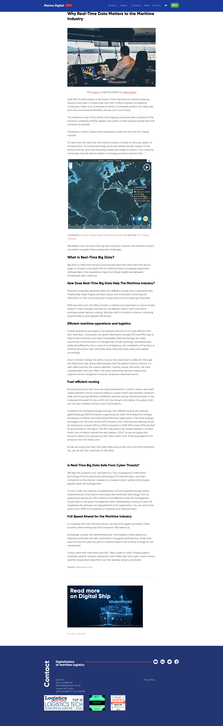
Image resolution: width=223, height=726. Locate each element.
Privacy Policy (149, 680)
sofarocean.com (84, 567)
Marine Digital (54, 5)
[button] (175, 5)
